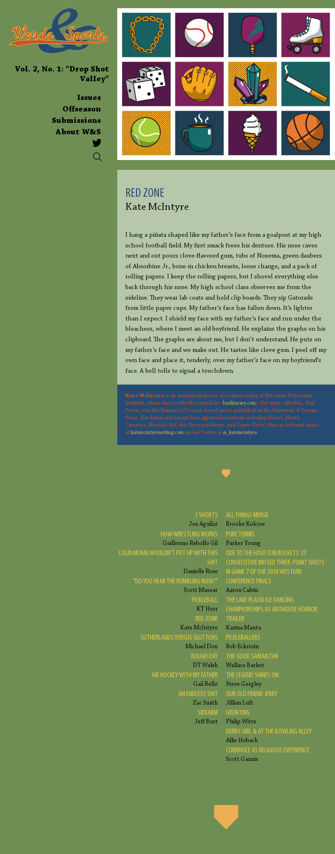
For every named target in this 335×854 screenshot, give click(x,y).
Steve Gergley (252, 679)
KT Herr (205, 604)
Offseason (82, 109)
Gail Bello (185, 679)
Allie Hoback (269, 736)
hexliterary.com (239, 403)
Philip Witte (241, 717)
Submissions (76, 121)
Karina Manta (271, 613)
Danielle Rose (168, 562)
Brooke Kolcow (247, 519)
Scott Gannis (267, 755)
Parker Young (243, 539)
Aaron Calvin (275, 571)
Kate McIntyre (199, 623)
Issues (89, 98)
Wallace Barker (252, 661)
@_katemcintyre (240, 432)
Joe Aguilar (203, 519)
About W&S (78, 132)
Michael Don (179, 642)
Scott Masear (175, 586)
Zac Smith (198, 698)
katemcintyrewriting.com (157, 432)
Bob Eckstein (243, 642)
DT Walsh (204, 661)
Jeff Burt (206, 717)
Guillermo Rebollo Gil (189, 539)
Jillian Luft (251, 698)
